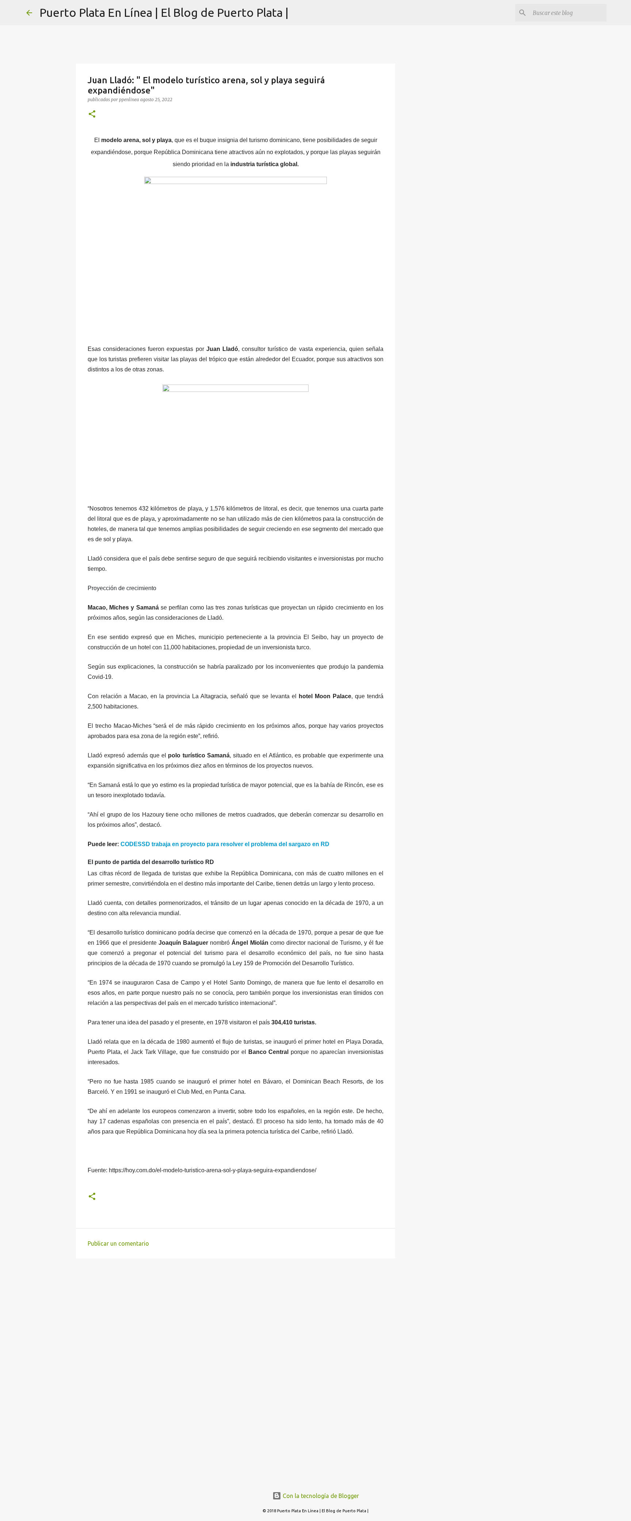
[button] (92, 114)
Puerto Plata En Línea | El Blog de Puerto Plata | (163, 12)
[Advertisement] (235, 1320)
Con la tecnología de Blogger (320, 1496)
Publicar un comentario (118, 1243)
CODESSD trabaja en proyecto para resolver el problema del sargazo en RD (225, 844)
